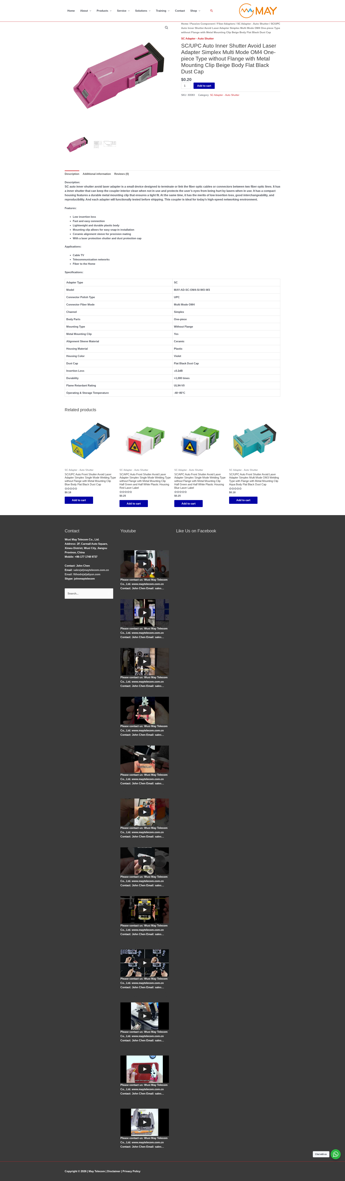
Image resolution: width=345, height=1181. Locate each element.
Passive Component (202, 23)
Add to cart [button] (79, 500)
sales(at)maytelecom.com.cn (91, 569)
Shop (193, 10)
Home (71, 10)
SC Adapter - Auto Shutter (253, 23)
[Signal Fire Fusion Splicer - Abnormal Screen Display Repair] (144, 1122)
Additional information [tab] (97, 173)
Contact (180, 10)
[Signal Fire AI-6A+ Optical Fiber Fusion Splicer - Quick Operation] (144, 812)
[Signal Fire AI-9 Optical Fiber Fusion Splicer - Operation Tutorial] (144, 1069)
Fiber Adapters (226, 23)
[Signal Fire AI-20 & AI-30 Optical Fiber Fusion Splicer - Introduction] (144, 963)
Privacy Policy (131, 1171)
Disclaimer (113, 1171)
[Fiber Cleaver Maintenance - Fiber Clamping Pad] (144, 661)
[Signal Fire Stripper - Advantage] (144, 710)
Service (121, 10)
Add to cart (204, 85)
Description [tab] (72, 173)
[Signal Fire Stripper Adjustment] (144, 861)
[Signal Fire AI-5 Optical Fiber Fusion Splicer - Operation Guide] (144, 564)
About (84, 10)
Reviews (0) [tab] (121, 173)
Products (102, 10)
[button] (166, 27)
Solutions (141, 10)
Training (161, 10)
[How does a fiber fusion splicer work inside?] (144, 612)
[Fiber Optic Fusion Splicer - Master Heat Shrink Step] (144, 909)
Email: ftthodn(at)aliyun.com (82, 574)
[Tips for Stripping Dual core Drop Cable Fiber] (144, 759)
